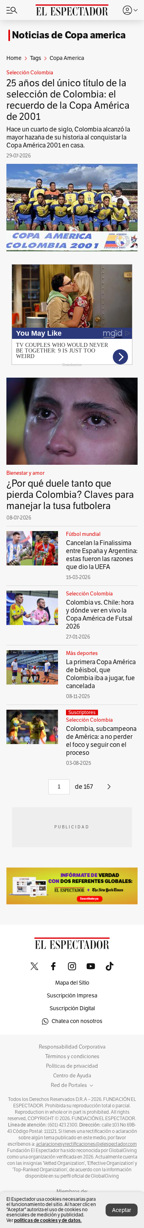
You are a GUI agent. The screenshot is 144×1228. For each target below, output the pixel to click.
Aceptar (121, 1210)
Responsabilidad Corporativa (72, 1047)
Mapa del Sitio (72, 982)
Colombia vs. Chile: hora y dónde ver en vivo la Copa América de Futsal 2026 (100, 615)
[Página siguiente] (109, 790)
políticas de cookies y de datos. (48, 1220)
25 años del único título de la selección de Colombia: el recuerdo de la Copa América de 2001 (68, 100)
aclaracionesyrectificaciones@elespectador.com (86, 1144)
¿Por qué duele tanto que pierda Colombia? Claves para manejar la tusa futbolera (70, 495)
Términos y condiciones (72, 1056)
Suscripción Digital (72, 1008)
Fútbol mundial (83, 534)
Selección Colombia (29, 73)
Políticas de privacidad (72, 1066)
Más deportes (82, 653)
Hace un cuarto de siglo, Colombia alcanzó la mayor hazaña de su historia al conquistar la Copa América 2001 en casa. (68, 137)
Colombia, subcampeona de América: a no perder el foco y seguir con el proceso (101, 741)
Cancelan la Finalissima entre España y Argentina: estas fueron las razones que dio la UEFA (102, 555)
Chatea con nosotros (77, 1021)
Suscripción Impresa (72, 995)
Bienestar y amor (25, 473)
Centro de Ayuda (72, 1076)
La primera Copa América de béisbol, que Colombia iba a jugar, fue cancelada (101, 674)
